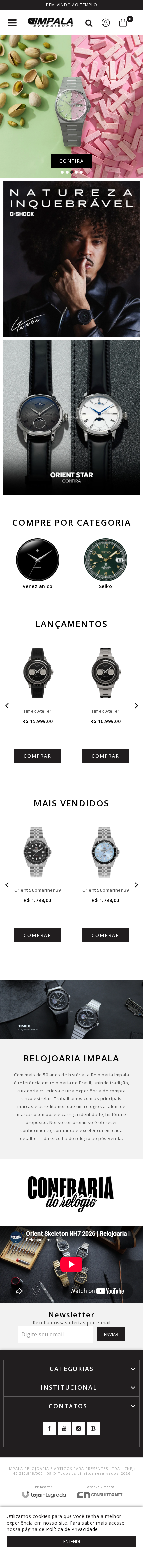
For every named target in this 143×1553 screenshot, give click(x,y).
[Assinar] (111, 1334)
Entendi (71, 1541)
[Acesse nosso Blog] (93, 1428)
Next (136, 706)
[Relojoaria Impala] (50, 22)
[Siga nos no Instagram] (78, 1428)
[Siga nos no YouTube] (64, 1428)
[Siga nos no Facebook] (49, 1428)
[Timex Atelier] (37, 706)
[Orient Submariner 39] (37, 885)
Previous (7, 706)
